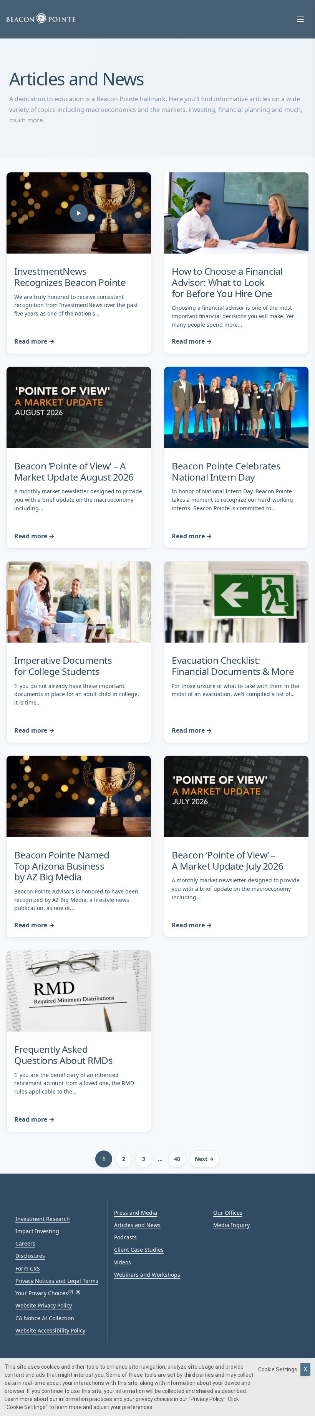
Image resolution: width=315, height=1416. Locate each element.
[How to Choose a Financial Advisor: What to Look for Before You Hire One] (236, 213)
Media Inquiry (231, 1225)
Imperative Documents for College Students (63, 666)
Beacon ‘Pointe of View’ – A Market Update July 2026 (228, 860)
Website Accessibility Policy (50, 1330)
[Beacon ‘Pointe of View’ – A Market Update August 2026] (79, 407)
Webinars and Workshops (147, 1274)
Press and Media (135, 1212)
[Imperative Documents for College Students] (79, 602)
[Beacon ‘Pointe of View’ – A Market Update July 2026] (236, 796)
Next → (204, 1158)
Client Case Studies (139, 1249)
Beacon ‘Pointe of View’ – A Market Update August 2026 (74, 471)
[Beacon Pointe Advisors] (40, 18)
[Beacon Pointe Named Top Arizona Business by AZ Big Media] (79, 796)
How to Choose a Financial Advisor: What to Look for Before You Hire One (227, 282)
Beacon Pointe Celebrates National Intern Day (226, 471)
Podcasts (125, 1237)
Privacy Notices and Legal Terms (56, 1280)
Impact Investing (37, 1231)
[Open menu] (300, 19)
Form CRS (27, 1268)
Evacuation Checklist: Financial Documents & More (233, 666)
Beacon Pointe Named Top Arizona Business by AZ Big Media (61, 865)
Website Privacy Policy (43, 1305)
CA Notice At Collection (44, 1318)
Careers (25, 1243)
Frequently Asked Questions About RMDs (63, 1055)
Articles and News (137, 1225)
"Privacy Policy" (207, 1399)
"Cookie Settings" (26, 1407)
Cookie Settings (277, 1369)
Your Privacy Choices (41, 1293)
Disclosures (30, 1255)
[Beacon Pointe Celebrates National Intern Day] (236, 407)
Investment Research (42, 1218)
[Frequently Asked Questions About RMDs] (79, 991)
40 (177, 1158)
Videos (122, 1262)
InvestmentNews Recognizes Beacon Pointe (70, 277)
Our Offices (227, 1212)
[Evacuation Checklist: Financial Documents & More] (236, 602)
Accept (305, 1369)
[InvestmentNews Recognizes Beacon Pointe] (79, 213)
